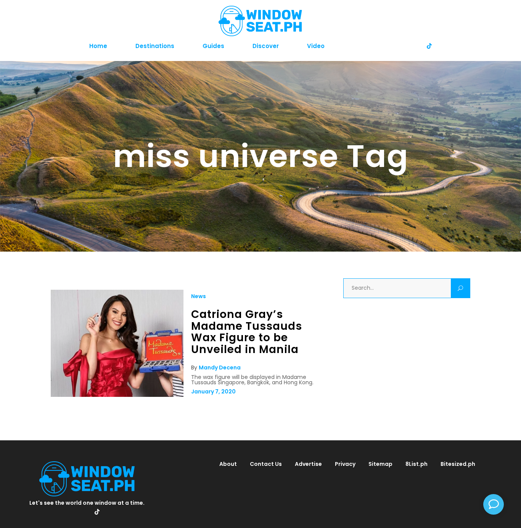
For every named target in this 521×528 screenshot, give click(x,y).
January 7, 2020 (213, 391)
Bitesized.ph (458, 464)
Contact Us (266, 464)
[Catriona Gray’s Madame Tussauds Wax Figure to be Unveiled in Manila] (117, 395)
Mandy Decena (220, 367)
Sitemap (380, 464)
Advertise (308, 464)
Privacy (345, 464)
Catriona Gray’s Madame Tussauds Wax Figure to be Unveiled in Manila (246, 332)
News (198, 296)
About (228, 464)
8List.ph (416, 464)
